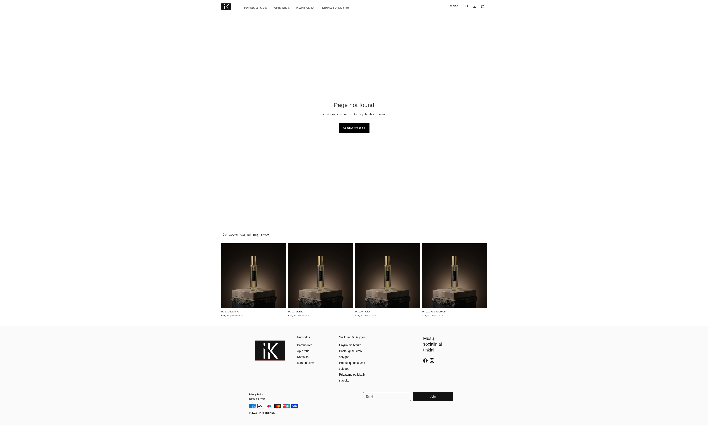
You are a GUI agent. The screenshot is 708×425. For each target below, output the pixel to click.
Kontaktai (303, 356)
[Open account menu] (475, 6)
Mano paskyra (306, 362)
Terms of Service (257, 399)
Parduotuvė (304, 345)
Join (433, 396)
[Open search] (467, 6)
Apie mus (303, 351)
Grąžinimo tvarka (350, 345)
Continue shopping (354, 127)
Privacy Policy (256, 394)
